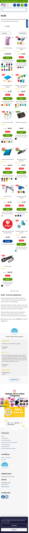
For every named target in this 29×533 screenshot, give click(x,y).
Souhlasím (14, 529)
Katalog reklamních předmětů (8, 448)
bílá (4, 63)
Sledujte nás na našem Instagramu (14, 395)
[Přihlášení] (18, 5)
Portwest (3, 459)
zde (8, 522)
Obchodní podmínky (6, 440)
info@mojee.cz (4, 321)
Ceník (2, 436)
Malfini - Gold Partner (6, 457)
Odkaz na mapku (5, 486)
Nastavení (14, 525)
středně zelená (4, 65)
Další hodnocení (14, 379)
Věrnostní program (5, 444)
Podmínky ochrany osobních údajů (9, 442)
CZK (24, 1)
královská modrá (11, 63)
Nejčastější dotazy (5, 446)
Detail (7, 58)
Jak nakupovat (4, 438)
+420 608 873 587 (7, 1)
